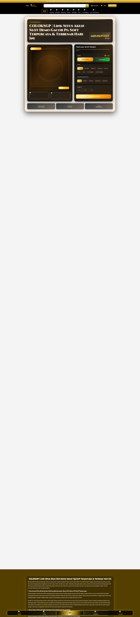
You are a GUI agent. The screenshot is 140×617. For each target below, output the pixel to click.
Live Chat (120, 614)
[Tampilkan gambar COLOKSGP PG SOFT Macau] (60, 96)
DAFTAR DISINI (85, 59)
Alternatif (95, 614)
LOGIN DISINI (102, 59)
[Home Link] (36, 5)
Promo (19, 614)
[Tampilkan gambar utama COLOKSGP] (39, 95)
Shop (27, 5)
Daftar (70, 614)
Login (44, 614)
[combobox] (65, 5)
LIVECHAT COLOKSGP (94, 96)
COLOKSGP (83, 581)
